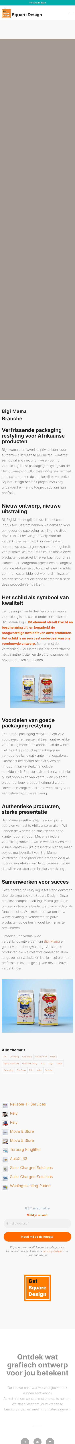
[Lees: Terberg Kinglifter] (5, 1151)
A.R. (5, 1056)
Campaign (27, 1056)
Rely (14, 1113)
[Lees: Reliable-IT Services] (5, 1105)
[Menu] (71, 13)
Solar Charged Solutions (31, 1167)
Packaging (8, 1070)
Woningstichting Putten (30, 1185)
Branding (15, 1056)
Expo (43, 1063)
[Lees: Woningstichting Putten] (5, 1187)
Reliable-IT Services (28, 1104)
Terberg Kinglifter (25, 1149)
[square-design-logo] (23, 13)
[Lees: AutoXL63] (5, 1160)
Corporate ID (41, 1056)
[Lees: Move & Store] (5, 1132)
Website (48, 1070)
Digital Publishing (11, 1063)
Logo (51, 1063)
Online (59, 1063)
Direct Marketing (29, 1063)
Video (39, 1070)
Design (53, 1056)
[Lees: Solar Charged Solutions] (5, 1169)
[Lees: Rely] (5, 1114)
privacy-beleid (52, 1251)
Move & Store (22, 1131)
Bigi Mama (52, 941)
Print (31, 1070)
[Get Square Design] (37, 1300)
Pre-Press (21, 1070)
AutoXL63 (18, 1158)
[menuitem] (71, 13)
